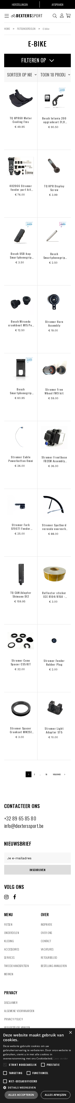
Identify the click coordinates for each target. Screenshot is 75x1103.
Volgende (57, 774)
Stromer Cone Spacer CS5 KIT (21, 662)
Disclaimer (11, 1002)
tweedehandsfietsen (16, 965)
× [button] (70, 1032)
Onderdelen (11, 932)
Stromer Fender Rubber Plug (54, 662)
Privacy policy (13, 1019)
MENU (8, 909)
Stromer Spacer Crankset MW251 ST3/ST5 (21, 730)
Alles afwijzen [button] (55, 1095)
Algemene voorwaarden (19, 1011)
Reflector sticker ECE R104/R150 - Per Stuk (54, 594)
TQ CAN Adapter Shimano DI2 (20, 594)
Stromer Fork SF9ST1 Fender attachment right (20, 526)
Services (9, 957)
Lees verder (61, 1058)
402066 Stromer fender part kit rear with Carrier (20, 187)
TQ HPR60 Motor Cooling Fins (21, 120)
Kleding (9, 941)
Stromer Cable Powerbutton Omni (20, 459)
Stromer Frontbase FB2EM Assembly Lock (54, 459)
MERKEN (8, 974)
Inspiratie (46, 924)
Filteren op (34, 60)
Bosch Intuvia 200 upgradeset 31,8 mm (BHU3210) (54, 120)
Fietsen (8, 924)
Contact (46, 941)
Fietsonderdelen (26, 28)
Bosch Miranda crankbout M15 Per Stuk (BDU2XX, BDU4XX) (21, 323)
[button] (37, 1087)
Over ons (46, 932)
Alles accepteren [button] (21, 1095)
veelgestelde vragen (17, 1027)
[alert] (37, 1065)
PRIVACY (11, 987)
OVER (45, 909)
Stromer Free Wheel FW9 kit (54, 391)
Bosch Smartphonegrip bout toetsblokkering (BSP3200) (54, 255)
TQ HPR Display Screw (54, 188)
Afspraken (57, 4)
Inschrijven (37, 870)
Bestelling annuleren (54, 965)
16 (46, 774)
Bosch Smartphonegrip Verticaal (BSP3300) (21, 391)
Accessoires (11, 949)
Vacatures (47, 949)
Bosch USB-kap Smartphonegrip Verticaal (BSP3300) (21, 255)
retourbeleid (49, 957)
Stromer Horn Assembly (54, 323)
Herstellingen (20, 4)
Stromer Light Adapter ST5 (54, 730)
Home (7, 28)
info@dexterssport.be (24, 825)
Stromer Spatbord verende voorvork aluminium (54, 527)
